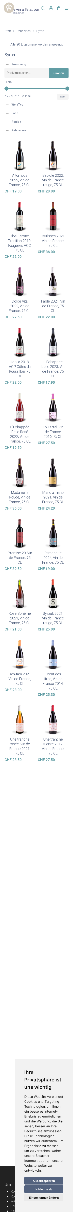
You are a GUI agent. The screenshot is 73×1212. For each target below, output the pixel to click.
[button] (67, 8)
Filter (62, 96)
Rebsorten (24, 31)
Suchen (59, 73)
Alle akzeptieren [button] (44, 1180)
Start (7, 31)
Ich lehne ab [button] (43, 1189)
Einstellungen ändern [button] (44, 1197)
